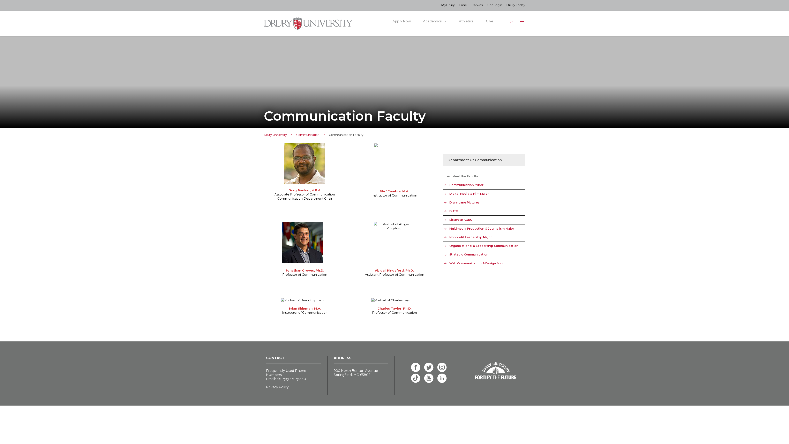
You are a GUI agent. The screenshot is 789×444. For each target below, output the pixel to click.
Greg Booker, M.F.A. (304, 190)
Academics (432, 21)
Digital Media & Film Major (469, 193)
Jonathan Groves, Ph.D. (305, 270)
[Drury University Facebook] (416, 367)
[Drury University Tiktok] (416, 378)
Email (463, 5)
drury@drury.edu (291, 379)
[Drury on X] (429, 367)
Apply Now (401, 21)
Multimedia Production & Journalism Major (481, 228)
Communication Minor (466, 185)
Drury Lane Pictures (464, 202)
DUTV (453, 211)
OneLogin (494, 5)
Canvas (477, 5)
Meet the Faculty (465, 176)
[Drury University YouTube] (429, 378)
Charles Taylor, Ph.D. (394, 308)
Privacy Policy (277, 387)
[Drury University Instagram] (442, 367)
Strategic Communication (468, 254)
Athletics (466, 21)
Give (489, 21)
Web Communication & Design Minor (477, 263)
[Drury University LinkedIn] (442, 378)
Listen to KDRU (460, 220)
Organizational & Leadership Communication (483, 246)
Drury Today (515, 5)
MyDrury (448, 5)
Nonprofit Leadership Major (470, 237)
